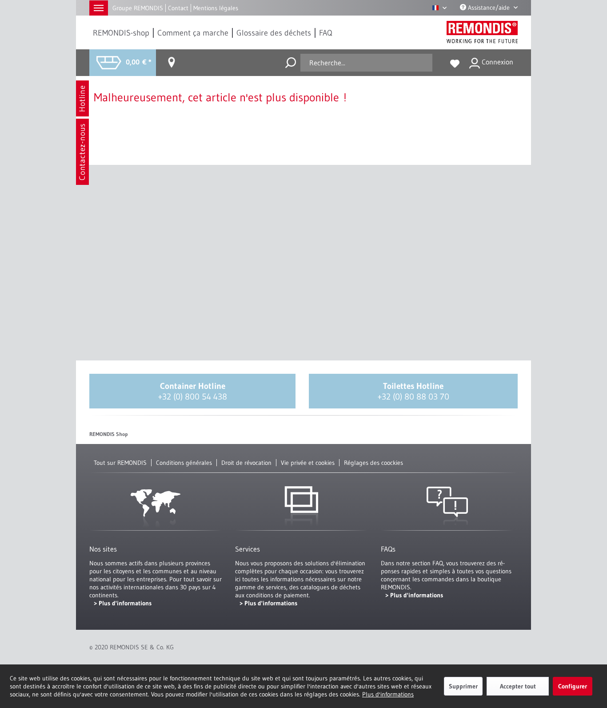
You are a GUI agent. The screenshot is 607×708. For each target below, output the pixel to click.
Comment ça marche (192, 33)
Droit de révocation (246, 462)
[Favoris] (455, 62)
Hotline (82, 98)
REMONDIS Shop (108, 434)
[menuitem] (121, 33)
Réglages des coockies (373, 462)
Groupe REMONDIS (137, 8)
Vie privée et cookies (308, 462)
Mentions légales (215, 8)
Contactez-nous (82, 151)
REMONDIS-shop (121, 33)
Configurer (572, 686)
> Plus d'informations (123, 603)
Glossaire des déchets (273, 33)
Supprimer (463, 686)
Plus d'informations (388, 694)
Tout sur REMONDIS (120, 462)
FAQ (325, 33)
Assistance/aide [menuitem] (488, 8)
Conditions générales (184, 462)
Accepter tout (518, 686)
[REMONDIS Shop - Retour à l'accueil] (482, 32)
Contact (178, 8)
